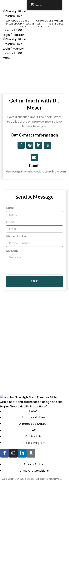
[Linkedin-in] (38, 145)
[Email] (34, 157)
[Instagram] (29, 145)
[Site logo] (20, 13)
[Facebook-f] (21, 145)
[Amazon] (47, 145)
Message (12, 251)
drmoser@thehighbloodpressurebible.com (36, 171)
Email (34, 165)
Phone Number (16, 236)
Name (10, 208)
